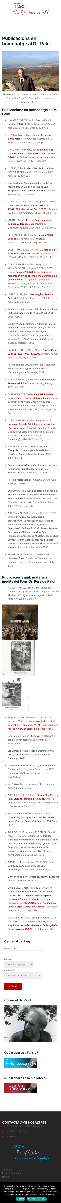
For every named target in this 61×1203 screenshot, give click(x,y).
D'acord (20, 1199)
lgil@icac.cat (13, 1136)
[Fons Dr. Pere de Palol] (30, 8)
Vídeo (30, 773)
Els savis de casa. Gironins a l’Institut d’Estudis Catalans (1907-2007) (32, 153)
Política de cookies (12, 1173)
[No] (57, 1192)
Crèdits (6, 1176)
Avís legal (7, 1169)
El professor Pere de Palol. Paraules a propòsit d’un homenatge (31, 424)
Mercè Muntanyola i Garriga (37, 736)
